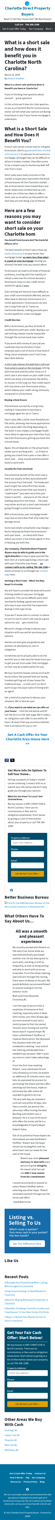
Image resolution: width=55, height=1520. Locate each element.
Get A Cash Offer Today (14, 29)
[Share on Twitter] (12, 760)
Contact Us (40, 1473)
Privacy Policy (30, 1481)
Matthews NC (12, 1450)
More (48, 29)
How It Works (16, 1477)
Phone (14, 849)
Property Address (21, 838)
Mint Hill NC (11, 1445)
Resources (16, 1481)
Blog (42, 1481)
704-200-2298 (32, 24)
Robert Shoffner (16, 78)
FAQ (27, 1477)
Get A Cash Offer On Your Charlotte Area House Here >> (27, 739)
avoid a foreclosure (14, 253)
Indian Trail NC (12, 1435)
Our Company (36, 29)
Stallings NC (11, 1430)
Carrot (27, 1515)
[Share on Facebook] (7, 760)
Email (14, 860)
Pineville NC (11, 1440)
